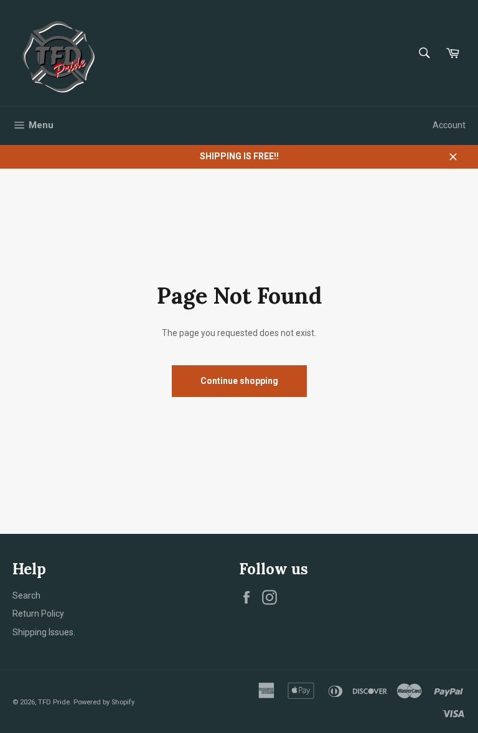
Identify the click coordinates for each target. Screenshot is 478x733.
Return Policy (38, 614)
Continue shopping (239, 381)
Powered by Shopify (103, 702)
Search (26, 595)
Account (449, 125)
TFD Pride (54, 702)
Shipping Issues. (43, 632)
